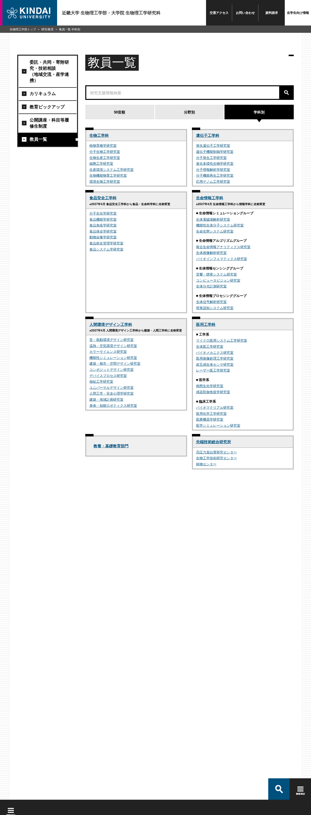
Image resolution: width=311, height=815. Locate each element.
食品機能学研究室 (103, 219)
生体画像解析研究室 (211, 252)
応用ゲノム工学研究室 (213, 181)
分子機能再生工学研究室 (214, 175)
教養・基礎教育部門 (111, 446)
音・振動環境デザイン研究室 (111, 339)
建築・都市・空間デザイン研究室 (114, 363)
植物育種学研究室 (103, 145)
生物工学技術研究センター (216, 457)
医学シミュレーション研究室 (218, 425)
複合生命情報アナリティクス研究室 (223, 246)
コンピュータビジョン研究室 (218, 280)
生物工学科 (99, 135)
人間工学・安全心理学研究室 (111, 393)
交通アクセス (219, 12)
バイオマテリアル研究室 (214, 407)
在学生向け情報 (298, 12)
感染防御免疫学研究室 (213, 391)
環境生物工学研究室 (104, 181)
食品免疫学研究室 (103, 225)
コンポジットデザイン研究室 (111, 369)
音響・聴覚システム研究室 (216, 274)
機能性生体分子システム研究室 (220, 225)
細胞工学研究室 (101, 163)
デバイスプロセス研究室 (108, 375)
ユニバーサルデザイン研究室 (111, 387)
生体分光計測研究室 (211, 286)
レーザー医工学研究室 (213, 370)
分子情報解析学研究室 (213, 169)
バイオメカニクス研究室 (214, 352)
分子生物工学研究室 (104, 151)
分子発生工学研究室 (211, 157)
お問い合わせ (245, 12)
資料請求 (271, 12)
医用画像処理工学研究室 (214, 358)
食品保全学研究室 (103, 231)
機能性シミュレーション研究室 (113, 357)
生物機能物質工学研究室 (108, 175)
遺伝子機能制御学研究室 (214, 151)
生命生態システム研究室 (214, 231)
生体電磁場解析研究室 (213, 219)
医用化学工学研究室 (211, 413)
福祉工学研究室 (101, 381)
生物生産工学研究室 (104, 157)
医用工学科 (206, 324)
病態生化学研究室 (209, 385)
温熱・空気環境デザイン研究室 (113, 345)
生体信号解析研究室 (211, 301)
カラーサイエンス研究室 (108, 351)
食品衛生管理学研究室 (106, 243)
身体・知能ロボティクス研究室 (113, 405)
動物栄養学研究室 (103, 236)
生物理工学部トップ (23, 29)
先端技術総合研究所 (213, 441)
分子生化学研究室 (103, 213)
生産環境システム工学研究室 (111, 169)
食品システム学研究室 (106, 249)
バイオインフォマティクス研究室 (221, 258)
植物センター (206, 463)
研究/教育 (47, 29)
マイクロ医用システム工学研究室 (221, 340)
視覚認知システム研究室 (214, 307)
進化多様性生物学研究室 (214, 163)
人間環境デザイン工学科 (110, 324)
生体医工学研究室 (209, 346)
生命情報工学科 (209, 197)
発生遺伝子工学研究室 (213, 145)
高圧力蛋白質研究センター (216, 452)
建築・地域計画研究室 (106, 399)
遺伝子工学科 (207, 135)
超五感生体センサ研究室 (214, 364)
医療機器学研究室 (209, 419)
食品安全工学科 (103, 197)
